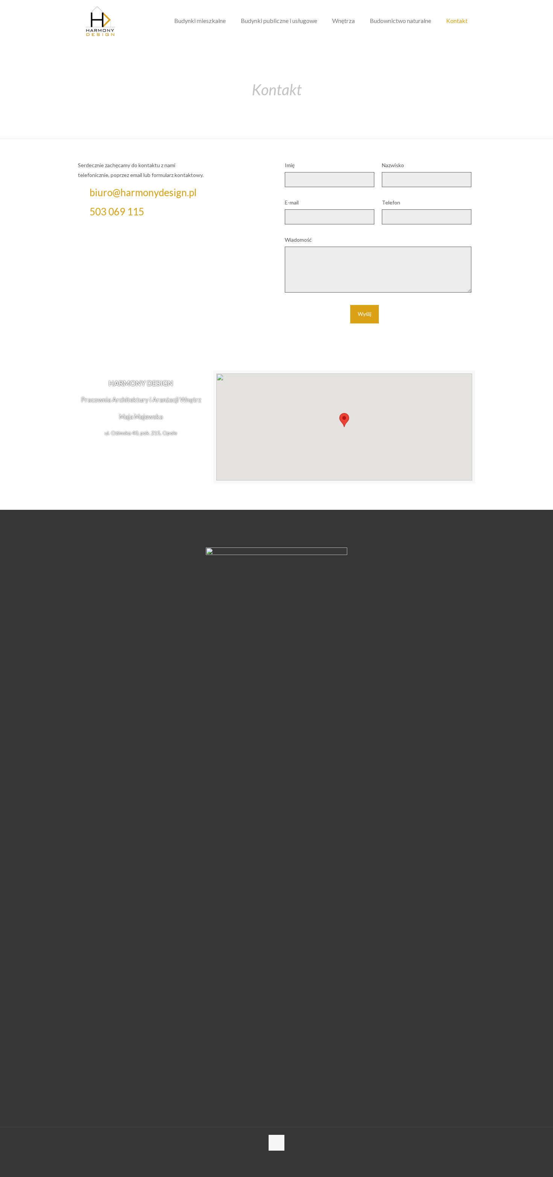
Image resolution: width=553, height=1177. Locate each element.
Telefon (391, 202)
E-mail (292, 202)
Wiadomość (298, 239)
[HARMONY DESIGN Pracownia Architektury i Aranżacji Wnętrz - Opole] (100, 20)
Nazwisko (393, 165)
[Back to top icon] (276, 1143)
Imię (290, 165)
